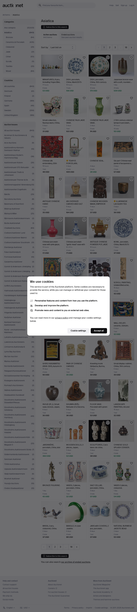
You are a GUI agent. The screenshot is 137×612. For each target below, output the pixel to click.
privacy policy (61, 317)
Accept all (99, 330)
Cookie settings (78, 330)
